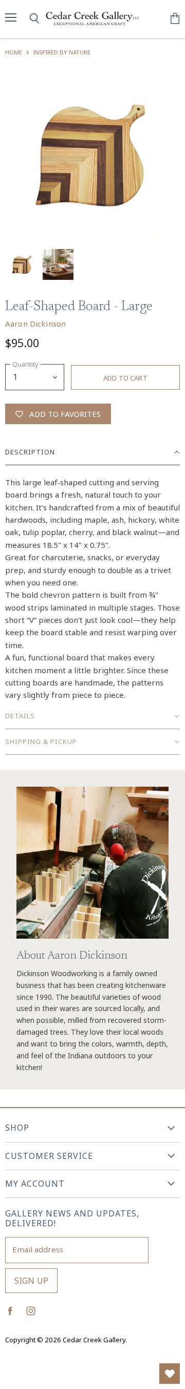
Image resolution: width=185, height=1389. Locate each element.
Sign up (31, 1280)
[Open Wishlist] (169, 1373)
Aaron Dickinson (35, 323)
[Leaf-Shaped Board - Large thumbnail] (22, 264)
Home (13, 52)
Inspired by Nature (61, 52)
